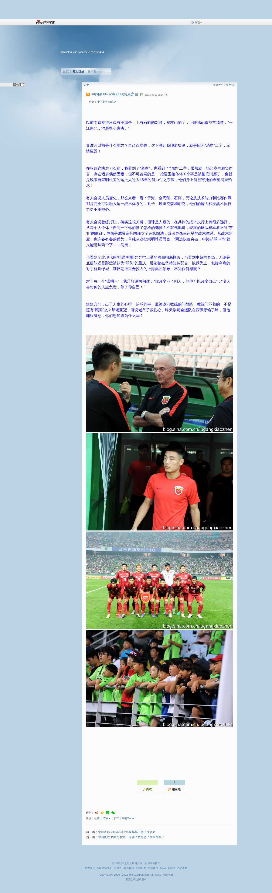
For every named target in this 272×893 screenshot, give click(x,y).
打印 (116, 818)
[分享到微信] (113, 813)
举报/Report (128, 818)
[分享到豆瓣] (107, 813)
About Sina (103, 867)
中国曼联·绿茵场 (106, 101)
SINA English (167, 867)
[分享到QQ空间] (102, 813)
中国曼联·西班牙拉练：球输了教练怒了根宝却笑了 (131, 837)
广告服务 (117, 867)
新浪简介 (90, 867)
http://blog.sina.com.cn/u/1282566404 (82, 52)
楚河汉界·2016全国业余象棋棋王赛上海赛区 (127, 832)
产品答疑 (182, 867)
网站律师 (153, 867)
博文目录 (78, 71)
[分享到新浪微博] (96, 813)
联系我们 (129, 867)
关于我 (92, 71)
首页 (66, 71)
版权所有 (141, 879)
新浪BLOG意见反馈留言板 (127, 863)
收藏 (96, 818)
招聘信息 (141, 867)
